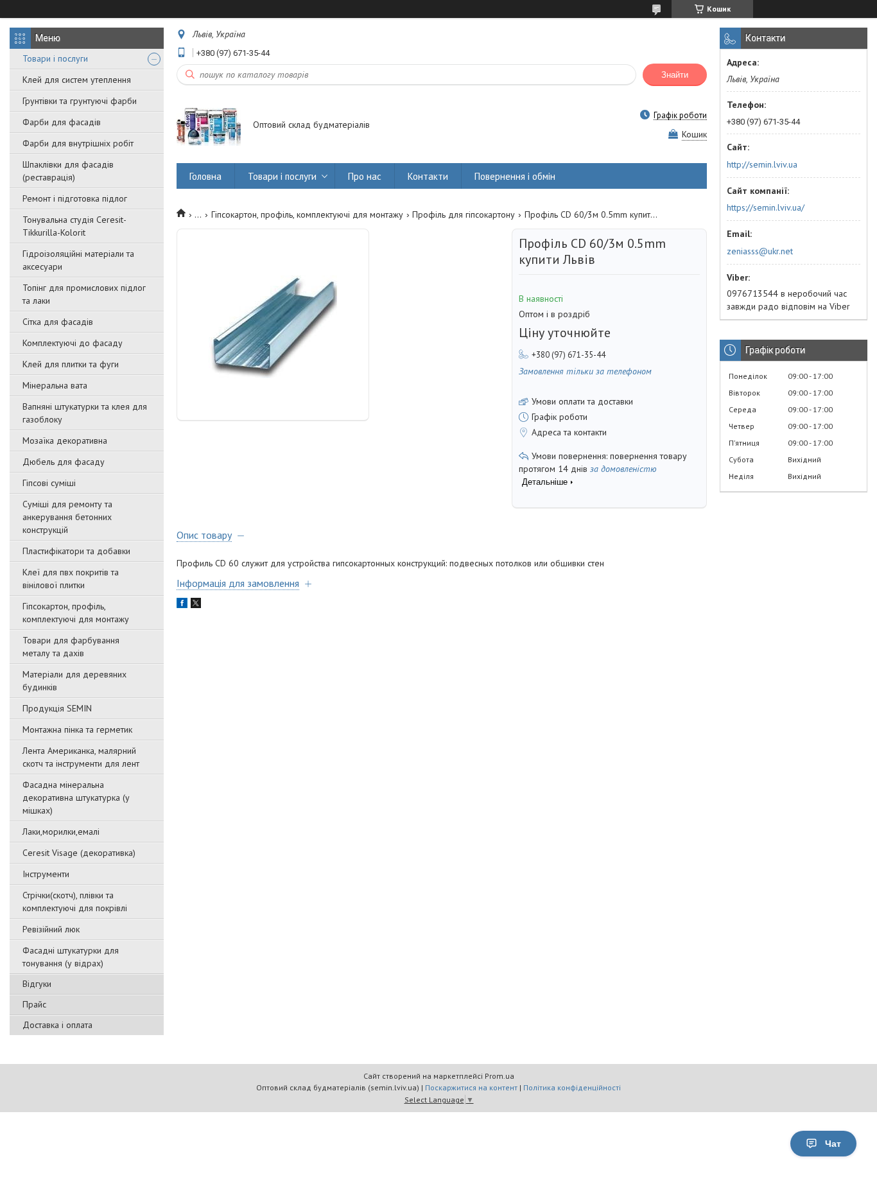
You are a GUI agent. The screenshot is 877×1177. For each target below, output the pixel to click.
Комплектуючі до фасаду (72, 343)
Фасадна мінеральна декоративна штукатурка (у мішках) (76, 797)
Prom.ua (499, 1076)
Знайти (674, 75)
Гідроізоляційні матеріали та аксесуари (78, 260)
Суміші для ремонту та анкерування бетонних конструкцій (67, 517)
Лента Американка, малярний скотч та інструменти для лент (80, 757)
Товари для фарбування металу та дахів (70, 646)
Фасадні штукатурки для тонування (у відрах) (70, 957)
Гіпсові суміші (49, 483)
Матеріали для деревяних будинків (74, 680)
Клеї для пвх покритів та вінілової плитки (70, 578)
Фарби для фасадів (61, 122)
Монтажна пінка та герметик (77, 729)
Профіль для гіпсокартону (463, 214)
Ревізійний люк (51, 929)
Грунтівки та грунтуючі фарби (79, 101)
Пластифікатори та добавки (76, 551)
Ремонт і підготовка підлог (74, 198)
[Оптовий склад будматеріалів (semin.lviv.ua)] (209, 126)
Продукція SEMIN (57, 708)
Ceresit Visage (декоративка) (78, 853)
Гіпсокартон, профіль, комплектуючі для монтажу (75, 612)
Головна (205, 176)
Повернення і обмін (514, 176)
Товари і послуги (55, 58)
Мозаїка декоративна (64, 440)
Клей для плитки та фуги (70, 364)
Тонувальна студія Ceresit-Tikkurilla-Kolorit (74, 226)
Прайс (34, 1004)
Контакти (428, 176)
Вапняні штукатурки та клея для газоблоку (84, 413)
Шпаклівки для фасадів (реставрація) (68, 171)
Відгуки (36, 984)
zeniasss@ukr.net (760, 251)
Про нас (364, 176)
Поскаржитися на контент (471, 1087)
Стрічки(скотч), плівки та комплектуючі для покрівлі (74, 901)
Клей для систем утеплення (76, 79)
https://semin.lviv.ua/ (765, 207)
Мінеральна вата (54, 385)
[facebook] (182, 605)
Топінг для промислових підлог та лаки (84, 294)
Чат (833, 1143)
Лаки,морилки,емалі (61, 831)
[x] (196, 605)
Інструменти (45, 874)
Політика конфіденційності (572, 1087)
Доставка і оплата (57, 1025)
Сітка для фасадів (57, 321)
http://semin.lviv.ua (762, 164)
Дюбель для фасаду (63, 461)
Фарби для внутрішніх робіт (78, 143)
